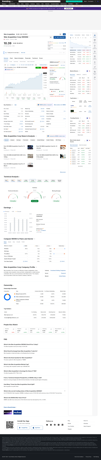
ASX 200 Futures (73, 52)
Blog (69, 420)
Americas (45, 5)
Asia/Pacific (59, 5)
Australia (16, 5)
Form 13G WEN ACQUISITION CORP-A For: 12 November (47, 156)
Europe (49, 5)
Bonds (83, 35)
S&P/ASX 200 (73, 50)
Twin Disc (7, 328)
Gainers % (79, 74)
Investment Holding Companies (58, 270)
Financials (28, 58)
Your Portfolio (71, 426)
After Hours (22, 5)
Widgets (70, 429)
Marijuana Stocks (69, 5)
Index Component (30, 61)
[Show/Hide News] (36, 65)
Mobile (69, 423)
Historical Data (23, 61)
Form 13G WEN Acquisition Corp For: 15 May (14, 147)
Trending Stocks (74, 118)
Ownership (16, 61)
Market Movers (74, 71)
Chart (11, 58)
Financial (63, 273)
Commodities (77, 35)
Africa (64, 5)
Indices (71, 35)
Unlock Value (61, 42)
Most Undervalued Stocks (75, 140)
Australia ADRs (39, 5)
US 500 (71, 56)
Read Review (89, 106)
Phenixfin (19, 328)
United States (62, 276)
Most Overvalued (82, 145)
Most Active (72, 74)
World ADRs (33, 5)
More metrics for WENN (60, 104)
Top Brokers (73, 98)
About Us (86, 420)
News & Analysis (18, 58)
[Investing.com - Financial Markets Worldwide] (7, 1)
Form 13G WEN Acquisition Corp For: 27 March (14, 164)
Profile (10, 61)
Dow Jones (72, 58)
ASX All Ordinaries (74, 54)
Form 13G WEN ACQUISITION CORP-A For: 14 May (15, 156)
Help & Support (87, 426)
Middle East (54, 5)
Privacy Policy (88, 456)
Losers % (85, 74)
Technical (35, 58)
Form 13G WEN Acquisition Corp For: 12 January (46, 147)
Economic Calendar (55, 3)
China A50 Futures (74, 61)
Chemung (44, 328)
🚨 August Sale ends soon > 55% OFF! (74, 1)
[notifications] (95, 1)
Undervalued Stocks (86, 5)
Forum (41, 58)
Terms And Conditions (78, 456)
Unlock (26, 261)
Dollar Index (72, 63)
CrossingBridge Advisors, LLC (11, 317)
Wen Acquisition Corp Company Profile (19, 267)
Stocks (4, 5)
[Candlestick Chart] (5, 65)
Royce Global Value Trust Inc (61, 328)
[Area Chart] (8, 65)
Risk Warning (96, 456)
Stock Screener (64, 3)
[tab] (7, 180)
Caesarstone (32, 328)
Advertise (86, 423)
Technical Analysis (11, 177)
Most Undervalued (74, 145)
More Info (23, 52)
